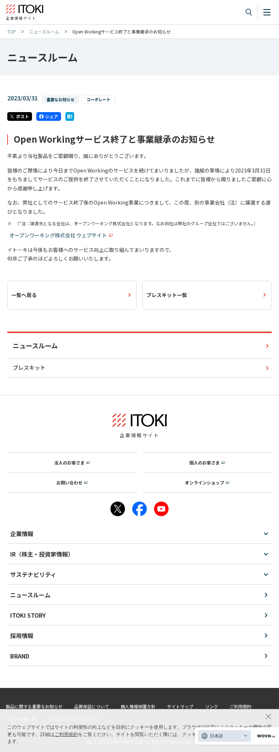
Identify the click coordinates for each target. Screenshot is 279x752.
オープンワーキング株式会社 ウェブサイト (58, 235)
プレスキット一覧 (166, 294)
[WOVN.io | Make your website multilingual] (264, 736)
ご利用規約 (66, 734)
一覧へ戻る (24, 294)
